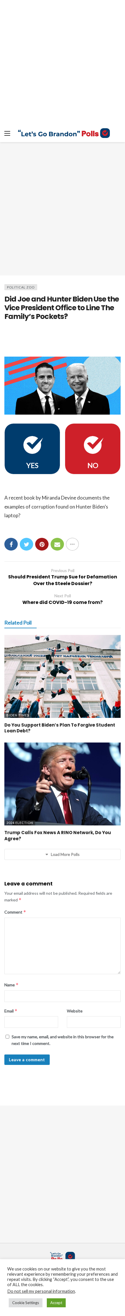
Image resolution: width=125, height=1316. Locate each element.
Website (75, 1010)
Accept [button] (56, 1302)
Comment (15, 912)
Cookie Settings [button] (25, 1302)
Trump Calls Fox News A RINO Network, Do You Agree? (57, 835)
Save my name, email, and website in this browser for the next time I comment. (63, 1039)
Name (11, 985)
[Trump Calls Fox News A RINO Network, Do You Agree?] (62, 784)
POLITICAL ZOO (21, 287)
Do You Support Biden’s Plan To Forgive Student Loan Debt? (59, 728)
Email (10, 1011)
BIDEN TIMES (17, 715)
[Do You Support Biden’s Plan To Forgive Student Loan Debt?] (62, 676)
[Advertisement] (62, 208)
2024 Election (19, 823)
